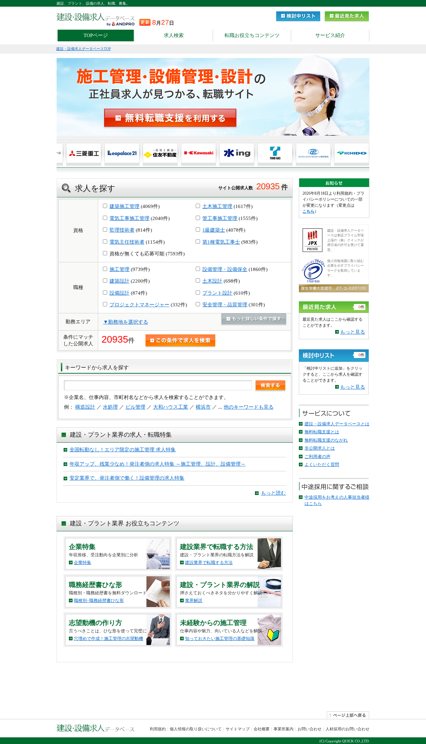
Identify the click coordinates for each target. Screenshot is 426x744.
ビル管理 (135, 407)
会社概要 (262, 729)
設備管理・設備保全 (224, 269)
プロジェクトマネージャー (139, 304)
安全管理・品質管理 (224, 304)
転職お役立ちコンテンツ (252, 35)
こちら (309, 211)
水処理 (110, 407)
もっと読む (273, 493)
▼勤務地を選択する (125, 322)
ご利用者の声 (317, 456)
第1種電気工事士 (221, 242)
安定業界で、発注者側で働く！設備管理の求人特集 (127, 478)
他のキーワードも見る (249, 407)
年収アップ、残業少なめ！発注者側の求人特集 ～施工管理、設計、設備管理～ (158, 464)
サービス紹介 (330, 35)
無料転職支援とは (322, 431)
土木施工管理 (217, 206)
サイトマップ (238, 729)
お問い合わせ (309, 729)
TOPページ (96, 35)
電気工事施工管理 (129, 218)
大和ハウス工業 (170, 407)
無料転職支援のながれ (326, 440)
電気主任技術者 (126, 242)
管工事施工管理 (219, 218)
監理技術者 (121, 230)
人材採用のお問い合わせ (347, 729)
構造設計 (85, 407)
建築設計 (119, 281)
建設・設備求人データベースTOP (83, 49)
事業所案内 (284, 729)
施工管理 (119, 269)
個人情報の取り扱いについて (196, 729)
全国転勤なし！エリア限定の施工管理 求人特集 (123, 449)
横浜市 (203, 407)
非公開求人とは (320, 448)
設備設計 (119, 293)
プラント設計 (217, 293)
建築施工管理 (124, 206)
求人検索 (174, 35)
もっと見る (352, 332)
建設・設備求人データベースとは (337, 423)
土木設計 (212, 281)
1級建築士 (213, 230)
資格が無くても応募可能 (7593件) (146, 253)
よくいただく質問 (322, 464)
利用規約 (158, 729)
